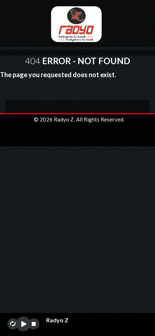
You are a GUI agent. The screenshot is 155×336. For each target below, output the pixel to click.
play (23, 324)
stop (33, 324)
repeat (12, 324)
